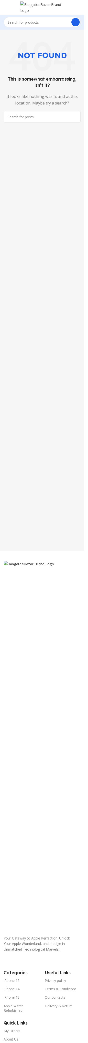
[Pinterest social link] (42, 960)
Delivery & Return (59, 1006)
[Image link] (42, 745)
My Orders (12, 1030)
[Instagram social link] (25, 960)
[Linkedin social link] (51, 960)
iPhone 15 (12, 980)
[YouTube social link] (33, 960)
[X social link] (16, 960)
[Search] (75, 22)
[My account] (78, 7)
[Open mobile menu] (5, 7)
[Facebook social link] (7, 960)
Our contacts (55, 997)
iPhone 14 (12, 989)
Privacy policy (55, 980)
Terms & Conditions (61, 989)
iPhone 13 (12, 997)
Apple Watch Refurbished (13, 1008)
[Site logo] (42, 6)
